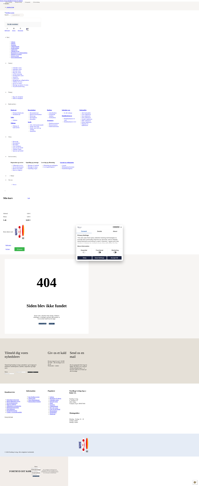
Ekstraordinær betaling (34, 401)
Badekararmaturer (54, 123)
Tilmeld (33, 372)
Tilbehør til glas (17, 149)
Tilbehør (13, 123)
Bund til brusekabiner (36, 114)
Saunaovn (15, 77)
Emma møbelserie (86, 122)
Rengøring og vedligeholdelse (19, 53)
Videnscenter (31, 398)
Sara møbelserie (86, 116)
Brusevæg (32, 116)
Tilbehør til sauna (17, 82)
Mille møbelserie (86, 120)
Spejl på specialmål (18, 151)
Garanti (64, 165)
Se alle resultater (12, 24)
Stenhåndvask (16, 114)
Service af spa (15, 56)
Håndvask (13, 110)
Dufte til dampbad (18, 98)
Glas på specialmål (18, 147)
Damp (10, 92)
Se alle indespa (68, 113)
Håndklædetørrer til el (70, 122)
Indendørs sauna (17, 69)
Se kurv (8, 249)
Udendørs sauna (17, 68)
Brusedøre (33, 119)
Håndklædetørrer (67, 116)
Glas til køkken (17, 146)
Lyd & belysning (17, 74)
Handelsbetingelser (67, 168)
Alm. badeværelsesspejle (36, 125)
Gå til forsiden (42, 323)
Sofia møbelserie (86, 117)
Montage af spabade (33, 165)
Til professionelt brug (18, 86)
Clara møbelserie (86, 114)
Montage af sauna (33, 167)
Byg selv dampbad (18, 97)
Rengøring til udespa (55, 398)
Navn (6, 372)
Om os (10, 180)
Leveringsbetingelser (49, 167)
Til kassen (19, 249)
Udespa (13, 42)
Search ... (7, 15)
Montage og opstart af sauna (20, 85)
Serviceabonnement (16, 57)
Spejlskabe (33, 131)
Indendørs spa (66, 110)
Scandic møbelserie (87, 119)
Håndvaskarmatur (54, 126)
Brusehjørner (33, 117)
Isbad (51, 403)
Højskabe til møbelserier (85, 124)
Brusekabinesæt (34, 113)
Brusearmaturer (53, 125)
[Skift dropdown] (9, 37)
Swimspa (13, 45)
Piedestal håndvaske (18, 113)
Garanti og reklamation (67, 162)
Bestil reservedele (17, 168)
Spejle (29, 122)
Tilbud (12, 176)
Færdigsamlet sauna (18, 75)
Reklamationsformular (68, 167)
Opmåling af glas (32, 168)
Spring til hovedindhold (6, 1)
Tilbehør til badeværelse (16, 126)
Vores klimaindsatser (34, 400)
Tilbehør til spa (15, 51)
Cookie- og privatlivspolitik (14, 412)
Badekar (49, 110)
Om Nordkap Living (33, 397)
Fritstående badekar (52, 115)
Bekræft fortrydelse (36, 476)
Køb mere (8, 245)
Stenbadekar (52, 117)
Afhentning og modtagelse (50, 165)
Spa (8, 37)
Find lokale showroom (13, 400)
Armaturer (50, 120)
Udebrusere (14, 49)
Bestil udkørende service (13, 401)
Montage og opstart (16, 54)
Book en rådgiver (17, 170)
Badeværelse (11, 104)
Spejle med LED (34, 126)
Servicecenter (12, 156)
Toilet (12, 117)
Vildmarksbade (15, 46)
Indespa (13, 43)
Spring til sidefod (18, 1)
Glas (9, 137)
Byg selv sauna (17, 72)
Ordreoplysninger (36, 469)
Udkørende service (18, 165)
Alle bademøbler (86, 113)
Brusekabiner (32, 110)
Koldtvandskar (15, 48)
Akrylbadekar (53, 113)
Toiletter (15, 120)
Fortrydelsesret (11, 409)
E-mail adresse (36, 473)
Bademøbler (83, 110)
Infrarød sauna (17, 71)
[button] (28, 29)
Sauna (10, 63)
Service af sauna (17, 83)
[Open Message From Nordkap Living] (195, 482)
